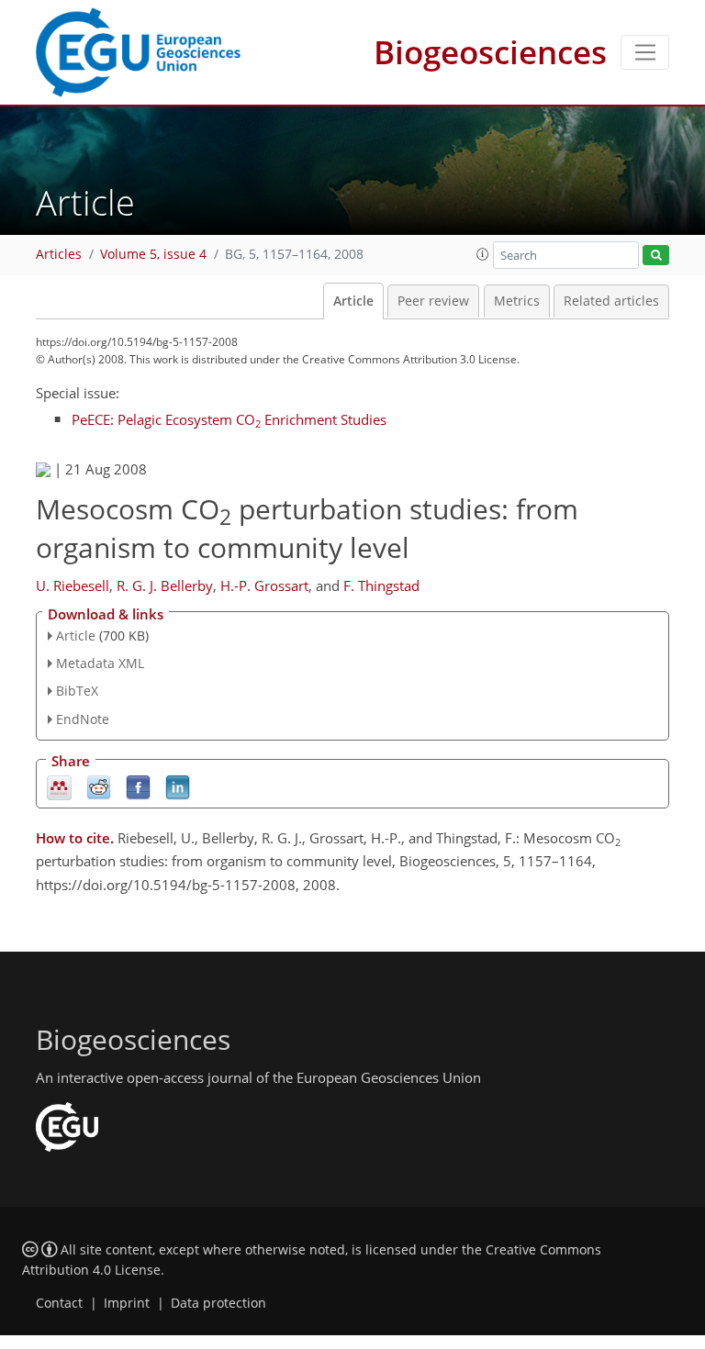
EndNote (82, 719)
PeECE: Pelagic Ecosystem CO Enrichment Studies (229, 419)
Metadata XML (100, 663)
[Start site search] (656, 255)
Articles (59, 254)
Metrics (517, 301)
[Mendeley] (59, 786)
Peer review (433, 301)
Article (353, 301)
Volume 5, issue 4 (153, 254)
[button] (482, 254)
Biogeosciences (490, 51)
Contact (59, 1303)
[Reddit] (98, 786)
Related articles (611, 301)
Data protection (218, 1303)
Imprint (127, 1303)
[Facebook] (138, 786)
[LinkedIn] (177, 786)
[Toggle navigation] (645, 52)
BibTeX (77, 690)
